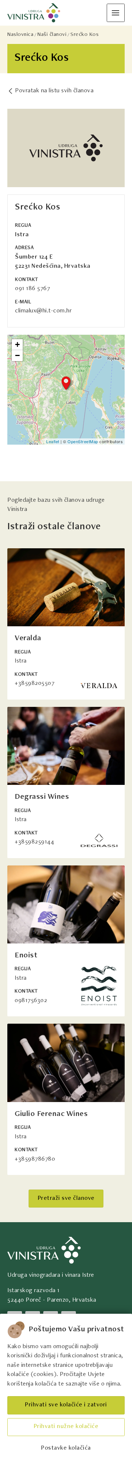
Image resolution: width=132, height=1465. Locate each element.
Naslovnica (20, 34)
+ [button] (17, 344)
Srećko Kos (84, 34)
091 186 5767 (32, 289)
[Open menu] (116, 13)
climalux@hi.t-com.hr (43, 311)
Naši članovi (51, 34)
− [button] (17, 355)
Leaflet (52, 441)
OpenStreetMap (82, 441)
